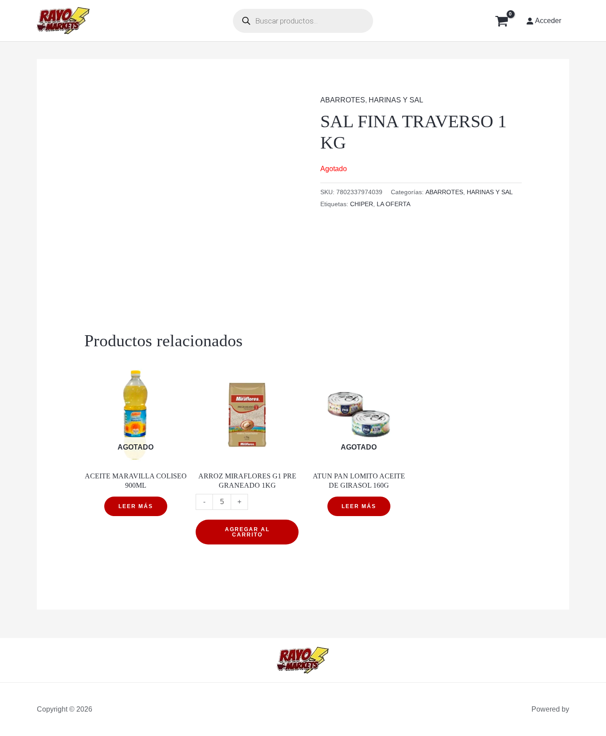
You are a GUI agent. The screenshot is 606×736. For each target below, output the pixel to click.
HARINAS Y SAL (396, 100)
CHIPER (361, 203)
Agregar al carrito (247, 532)
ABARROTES (342, 100)
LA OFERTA (393, 203)
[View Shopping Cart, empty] (501, 20)
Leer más (135, 506)
